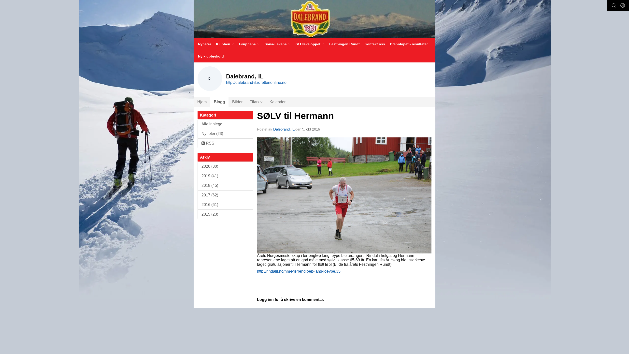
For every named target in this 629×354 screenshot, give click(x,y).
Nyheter (204, 44)
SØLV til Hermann (295, 116)
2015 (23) (209, 214)
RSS (209, 143)
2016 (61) (209, 205)
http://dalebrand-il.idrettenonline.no (256, 82)
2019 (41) (209, 176)
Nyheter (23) (212, 134)
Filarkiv (256, 102)
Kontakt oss (375, 44)
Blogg (219, 102)
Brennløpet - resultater (409, 44)
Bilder (237, 102)
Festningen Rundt (344, 44)
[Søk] (613, 5)
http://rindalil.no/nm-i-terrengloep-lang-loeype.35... (300, 271)
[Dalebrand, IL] (314, 19)
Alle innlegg (211, 124)
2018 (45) (209, 185)
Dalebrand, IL (283, 129)
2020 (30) (209, 166)
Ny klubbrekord (211, 56)
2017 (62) (209, 195)
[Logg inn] (622, 5)
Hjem (202, 102)
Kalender (278, 102)
